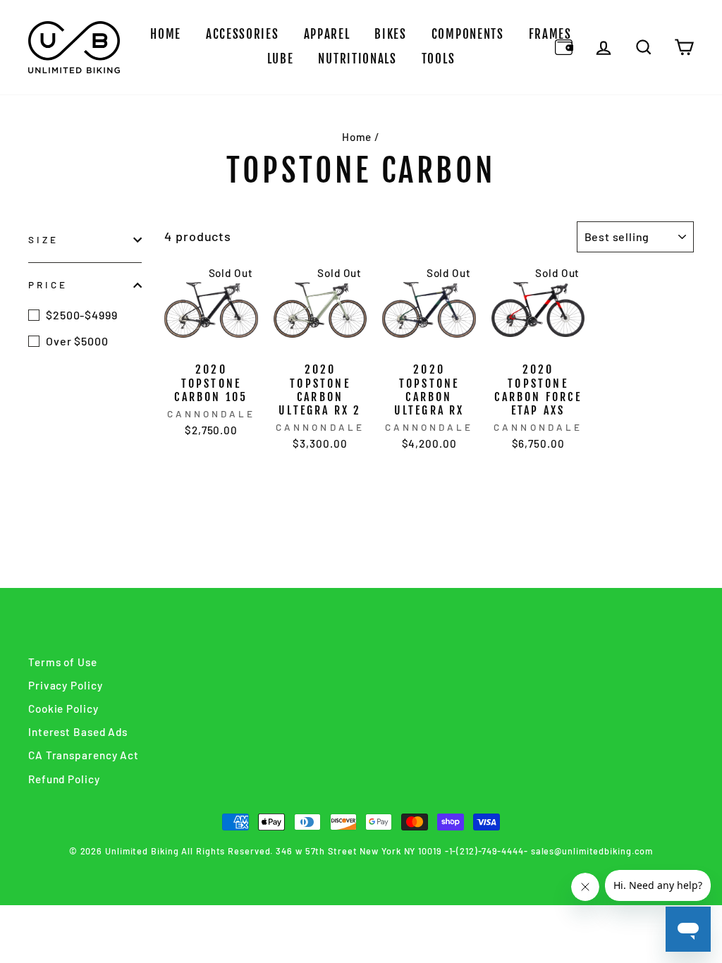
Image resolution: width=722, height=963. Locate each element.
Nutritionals (357, 58)
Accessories (242, 34)
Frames (550, 34)
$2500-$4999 (82, 314)
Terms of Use (62, 662)
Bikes (390, 34)
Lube (280, 58)
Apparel (327, 34)
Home (165, 34)
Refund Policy (64, 779)
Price (48, 284)
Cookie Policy (63, 708)
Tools (438, 58)
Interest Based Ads (78, 731)
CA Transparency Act (83, 755)
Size (43, 239)
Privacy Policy (65, 685)
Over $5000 (77, 341)
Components (468, 34)
